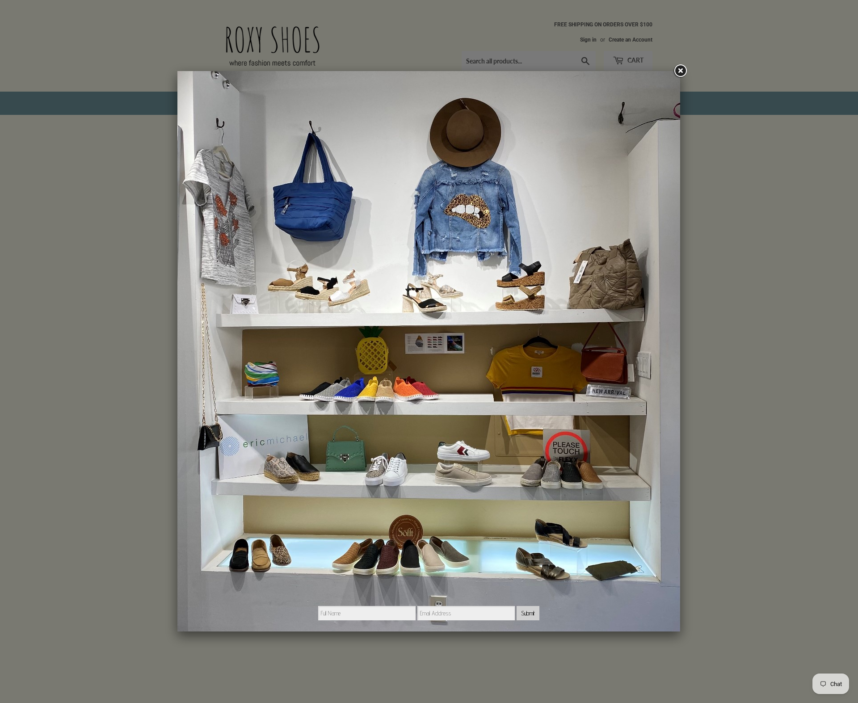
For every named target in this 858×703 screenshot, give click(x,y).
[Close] (680, 71)
